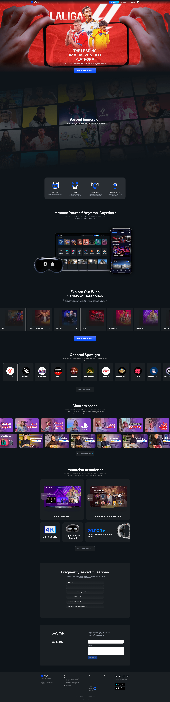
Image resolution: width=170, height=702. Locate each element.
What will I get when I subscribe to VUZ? (77, 606)
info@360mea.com (70, 685)
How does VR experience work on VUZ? (77, 587)
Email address (91, 639)
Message (90, 645)
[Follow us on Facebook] (123, 676)
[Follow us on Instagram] (116, 676)
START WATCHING (85, 70)
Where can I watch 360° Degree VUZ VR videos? (79, 592)
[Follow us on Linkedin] (120, 676)
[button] (138, 2)
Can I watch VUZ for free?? (74, 596)
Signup (133, 2)
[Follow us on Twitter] (127, 676)
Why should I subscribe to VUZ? (75, 601)
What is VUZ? (71, 582)
